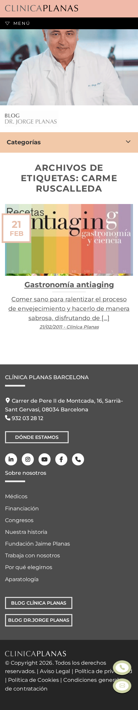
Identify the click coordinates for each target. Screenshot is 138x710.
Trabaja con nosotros (32, 555)
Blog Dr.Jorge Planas (38, 620)
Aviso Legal (55, 671)
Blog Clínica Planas (38, 603)
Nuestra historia (26, 532)
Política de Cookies (33, 680)
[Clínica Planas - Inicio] (41, 8)
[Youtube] (45, 459)
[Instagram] (28, 459)
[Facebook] (61, 459)
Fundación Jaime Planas (37, 544)
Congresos (19, 520)
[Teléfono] (78, 459)
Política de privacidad (103, 671)
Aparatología (22, 579)
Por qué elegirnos (28, 567)
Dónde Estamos (37, 437)
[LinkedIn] (11, 459)
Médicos (16, 496)
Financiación (22, 508)
